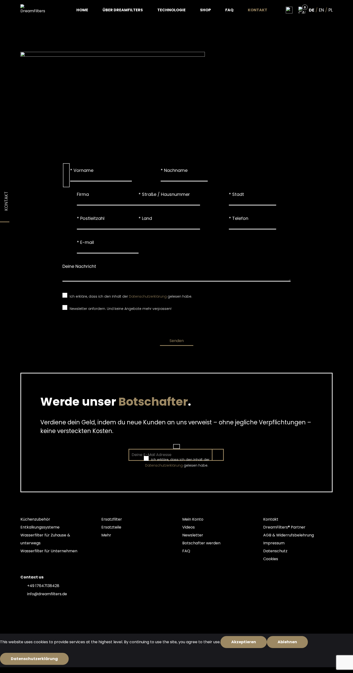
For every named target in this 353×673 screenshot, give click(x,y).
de (311, 10)
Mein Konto (192, 519)
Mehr (106, 535)
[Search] (289, 10)
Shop (205, 10)
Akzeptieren (243, 642)
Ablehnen (287, 642)
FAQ (229, 10)
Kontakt (257, 10)
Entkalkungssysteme (40, 527)
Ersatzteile (111, 527)
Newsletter (192, 535)
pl (331, 10)
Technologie (171, 10)
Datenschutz (275, 551)
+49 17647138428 (43, 586)
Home (82, 10)
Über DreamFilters (123, 10)
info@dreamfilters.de (47, 594)
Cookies (270, 559)
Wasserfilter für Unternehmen (48, 551)
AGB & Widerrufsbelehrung (288, 535)
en (321, 10)
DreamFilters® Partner (284, 527)
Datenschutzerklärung (148, 296)
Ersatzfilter (111, 519)
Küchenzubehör (35, 519)
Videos (188, 527)
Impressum (274, 543)
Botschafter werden (201, 543)
